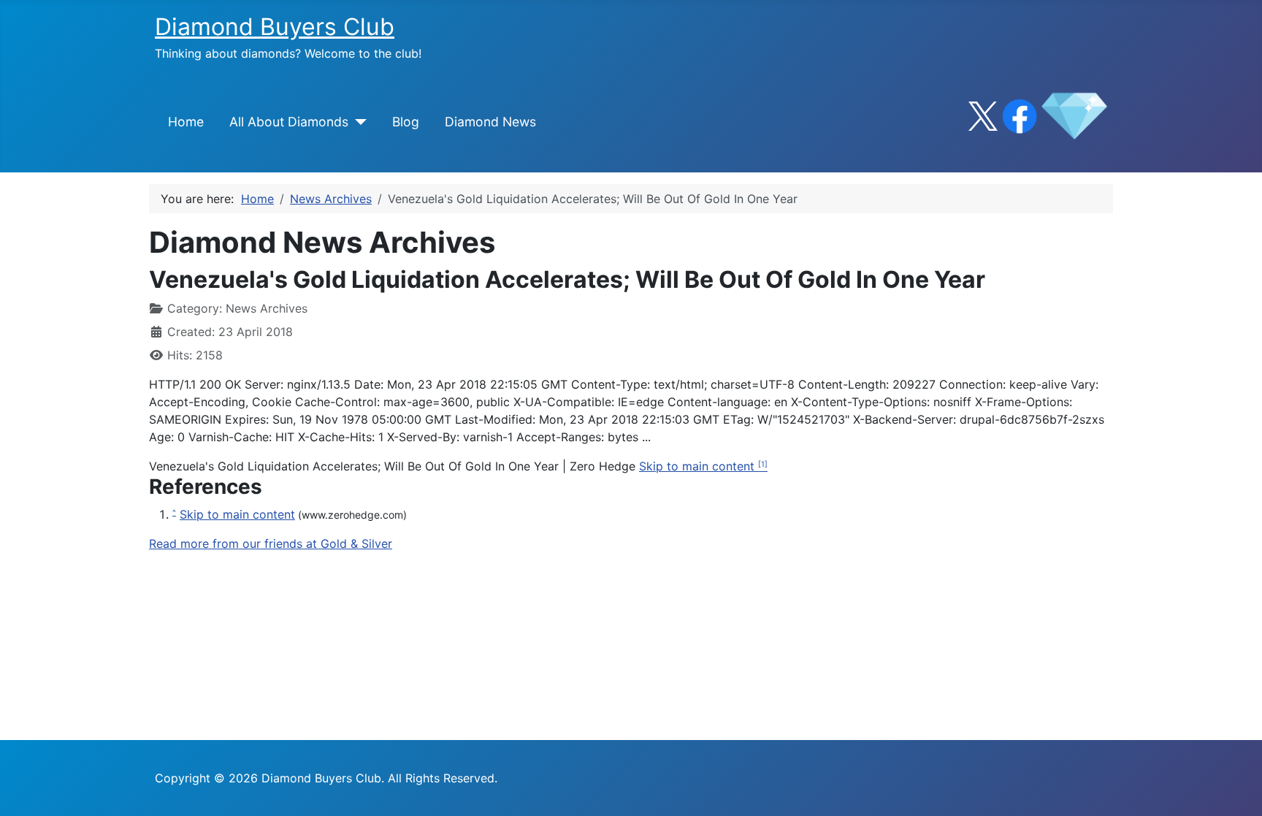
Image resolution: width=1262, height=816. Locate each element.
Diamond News (490, 121)
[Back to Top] (1236, 789)
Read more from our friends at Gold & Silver (270, 543)
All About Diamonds (288, 121)
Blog (405, 121)
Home (186, 121)
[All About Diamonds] (357, 122)
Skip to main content (698, 466)
